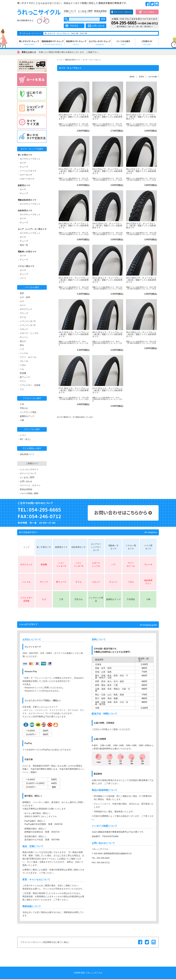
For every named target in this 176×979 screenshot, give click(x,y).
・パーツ (22, 278)
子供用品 (131, 599)
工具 (61, 599)
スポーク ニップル (96, 564)
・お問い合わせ (25, 481)
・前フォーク (24, 377)
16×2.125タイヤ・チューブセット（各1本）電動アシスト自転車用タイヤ (107, 225)
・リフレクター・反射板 (29, 385)
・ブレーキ (23, 361)
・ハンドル (23, 353)
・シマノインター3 (26, 321)
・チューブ (23, 167)
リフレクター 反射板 (26, 599)
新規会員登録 (100, 11)
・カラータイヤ (25, 175)
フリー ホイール (131, 564)
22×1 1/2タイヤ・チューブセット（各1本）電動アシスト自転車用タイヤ (107, 280)
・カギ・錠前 (24, 297)
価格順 (131, 77)
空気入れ (78, 599)
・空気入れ (23, 408)
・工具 (21, 404)
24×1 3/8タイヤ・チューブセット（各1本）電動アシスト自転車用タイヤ (141, 280)
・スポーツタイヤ (26, 179)
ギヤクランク (26, 564)
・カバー (22, 305)
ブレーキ (148, 564)
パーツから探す (32, 287)
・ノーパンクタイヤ (27, 171)
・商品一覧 (23, 245)
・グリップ (23, 313)
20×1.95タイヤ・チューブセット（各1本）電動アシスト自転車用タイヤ (73, 117)
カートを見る (148, 12)
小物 (148, 599)
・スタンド (23, 329)
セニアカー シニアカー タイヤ (96, 547)
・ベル (21, 369)
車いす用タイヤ (44, 547)
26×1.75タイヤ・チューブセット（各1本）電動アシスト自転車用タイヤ (141, 171)
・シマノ (22, 435)
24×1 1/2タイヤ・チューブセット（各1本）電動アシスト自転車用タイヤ (73, 334)
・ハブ (21, 349)
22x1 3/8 (83, 33)
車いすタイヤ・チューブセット (57, 33)
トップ (59, 60)
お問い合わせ (98, 26)
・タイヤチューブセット (29, 159)
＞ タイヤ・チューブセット (90, 60)
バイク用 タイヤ (148, 547)
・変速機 (22, 373)
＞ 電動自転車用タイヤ (71, 60)
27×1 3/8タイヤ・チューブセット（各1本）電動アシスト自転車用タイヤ (73, 390)
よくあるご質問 (85, 11)
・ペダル (22, 365)
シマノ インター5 (78, 564)
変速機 (44, 564)
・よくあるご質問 (26, 477)
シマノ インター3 (61, 564)
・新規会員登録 (25, 489)
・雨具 (21, 293)
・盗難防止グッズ (26, 416)
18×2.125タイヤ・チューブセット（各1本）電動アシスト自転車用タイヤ (141, 225)
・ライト (22, 381)
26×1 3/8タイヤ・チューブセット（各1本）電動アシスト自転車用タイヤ (141, 334)
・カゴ (21, 301)
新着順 (141, 77)
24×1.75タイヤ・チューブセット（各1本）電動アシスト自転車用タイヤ (107, 171)
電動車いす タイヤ (113, 547)
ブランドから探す (32, 429)
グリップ (44, 582)
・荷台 (21, 345)
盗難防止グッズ (113, 599)
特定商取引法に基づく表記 (55, 942)
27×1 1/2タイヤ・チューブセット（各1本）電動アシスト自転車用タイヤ (107, 390)
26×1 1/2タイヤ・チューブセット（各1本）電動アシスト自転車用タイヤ (107, 334)
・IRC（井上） (25, 439)
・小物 (21, 420)
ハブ (113, 564)
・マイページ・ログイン (29, 485)
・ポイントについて (27, 473)
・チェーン (23, 337)
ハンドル (26, 582)
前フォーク (61, 582)
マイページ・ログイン (123, 12)
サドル (79, 582)
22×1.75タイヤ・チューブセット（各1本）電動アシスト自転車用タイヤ (73, 171)
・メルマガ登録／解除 (28, 493)
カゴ (44, 599)
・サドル (22, 317)
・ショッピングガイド (28, 469)
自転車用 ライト (148, 582)
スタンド (96, 582)
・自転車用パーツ (26, 454)
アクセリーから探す (32, 398)
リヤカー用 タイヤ (131, 547)
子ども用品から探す (32, 448)
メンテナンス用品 (96, 599)
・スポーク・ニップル (28, 333)
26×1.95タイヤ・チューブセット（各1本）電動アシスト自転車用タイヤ (73, 225)
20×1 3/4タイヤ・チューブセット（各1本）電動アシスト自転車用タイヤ (73, 280)
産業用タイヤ (61, 547)
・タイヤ (22, 163)
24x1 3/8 (74, 33)
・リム (21, 389)
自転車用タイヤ (78, 547)
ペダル (131, 582)
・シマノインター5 (26, 325)
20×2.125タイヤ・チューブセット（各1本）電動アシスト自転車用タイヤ (141, 117)
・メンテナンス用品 (27, 412)
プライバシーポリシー (30, 942)
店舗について (70, 11)
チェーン (113, 582)
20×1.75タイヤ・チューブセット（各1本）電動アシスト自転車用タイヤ (107, 117)
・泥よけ (22, 341)
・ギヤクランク (25, 309)
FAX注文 (74, 26)
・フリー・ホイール (27, 357)
